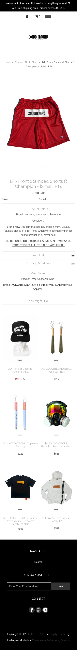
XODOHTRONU (37, 634)
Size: (5, 199)
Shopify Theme (57, 634)
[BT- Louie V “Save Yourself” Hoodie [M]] (56, 514)
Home (7, 62)
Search (38, 562)
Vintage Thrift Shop (26, 62)
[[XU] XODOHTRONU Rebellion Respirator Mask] (56, 439)
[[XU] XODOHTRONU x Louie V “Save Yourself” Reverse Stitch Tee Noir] (20, 514)
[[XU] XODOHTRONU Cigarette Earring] (20, 439)
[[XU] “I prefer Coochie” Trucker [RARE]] (20, 365)
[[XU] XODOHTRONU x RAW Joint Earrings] (56, 365)
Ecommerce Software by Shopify (51, 640)
